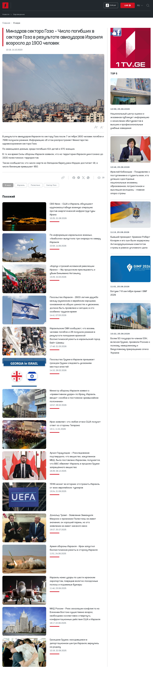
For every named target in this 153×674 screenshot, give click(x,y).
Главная (6, 23)
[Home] (5, 5)
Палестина (35, 185)
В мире (8, 185)
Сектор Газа (51, 185)
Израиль (21, 185)
